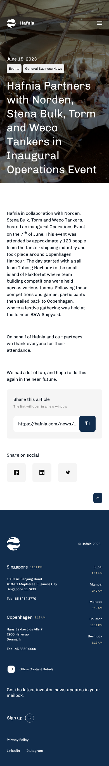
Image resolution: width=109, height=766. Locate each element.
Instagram (35, 751)
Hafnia (27, 23)
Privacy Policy (18, 740)
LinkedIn (13, 751)
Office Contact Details (36, 669)
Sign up (14, 718)
